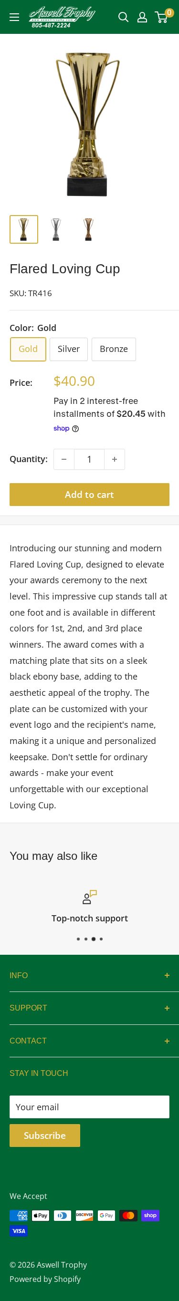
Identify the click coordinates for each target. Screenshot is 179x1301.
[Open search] (123, 17)
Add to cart (89, 494)
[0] (162, 17)
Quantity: (29, 459)
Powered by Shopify (45, 1279)
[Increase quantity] (115, 459)
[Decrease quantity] (64, 459)
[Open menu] (14, 17)
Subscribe (45, 1135)
